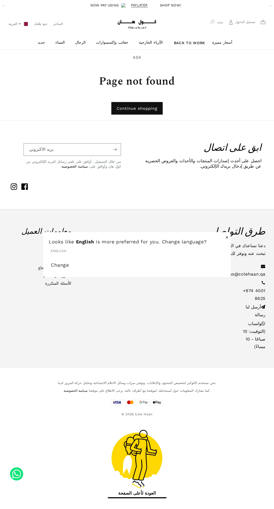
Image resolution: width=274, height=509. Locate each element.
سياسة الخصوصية (75, 166)
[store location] (25, 23)
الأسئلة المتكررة (58, 283)
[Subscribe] (115, 149)
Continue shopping (137, 108)
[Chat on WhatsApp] (16, 472)
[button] (43, 42)
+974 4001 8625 (254, 294)
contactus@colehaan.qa (238, 274)
